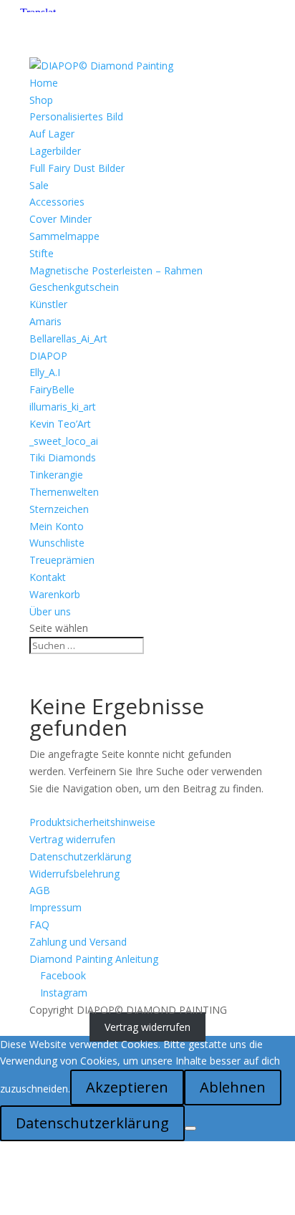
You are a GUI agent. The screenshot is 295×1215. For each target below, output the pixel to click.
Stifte (41, 253)
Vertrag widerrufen (72, 839)
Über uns (50, 611)
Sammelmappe (64, 236)
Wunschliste (56, 542)
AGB (39, 890)
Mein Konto (56, 526)
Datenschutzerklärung (80, 856)
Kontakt (47, 577)
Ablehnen (233, 1087)
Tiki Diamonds (62, 457)
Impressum (55, 907)
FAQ (39, 924)
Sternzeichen (59, 509)
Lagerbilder (55, 151)
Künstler (48, 304)
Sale (39, 185)
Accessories (56, 201)
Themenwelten (64, 492)
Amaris (45, 321)
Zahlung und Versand (78, 942)
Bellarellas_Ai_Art (68, 338)
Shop (41, 100)
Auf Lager (51, 133)
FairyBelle (51, 389)
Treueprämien (62, 560)
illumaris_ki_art (62, 406)
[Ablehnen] (190, 1128)
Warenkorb (54, 594)
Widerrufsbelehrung (74, 873)
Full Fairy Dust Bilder (77, 168)
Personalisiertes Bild (76, 116)
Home (43, 83)
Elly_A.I (44, 372)
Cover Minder (60, 219)
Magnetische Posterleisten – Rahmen (116, 270)
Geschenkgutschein (74, 287)
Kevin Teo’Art (60, 424)
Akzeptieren (127, 1087)
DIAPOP (48, 355)
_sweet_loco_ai (63, 441)
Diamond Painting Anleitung (93, 959)
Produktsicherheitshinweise (92, 822)
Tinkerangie (56, 474)
